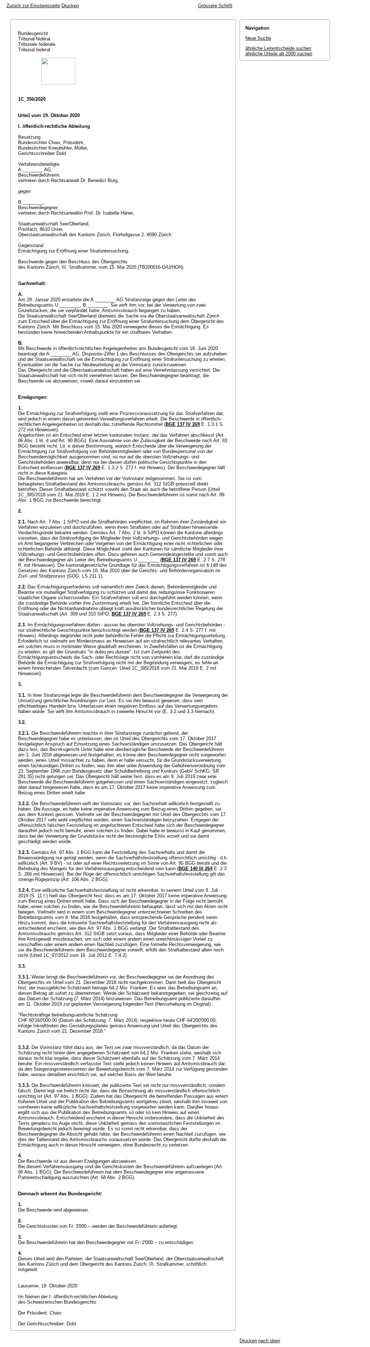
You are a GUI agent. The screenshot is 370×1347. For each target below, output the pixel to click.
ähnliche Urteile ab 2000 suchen (278, 53)
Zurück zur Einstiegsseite (33, 5)
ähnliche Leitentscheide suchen (278, 48)
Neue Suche (258, 38)
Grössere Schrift (215, 5)
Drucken (70, 5)
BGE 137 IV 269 (182, 424)
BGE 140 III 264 (195, 868)
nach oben (269, 1340)
